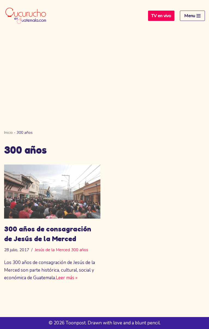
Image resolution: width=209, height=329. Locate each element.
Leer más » (67, 278)
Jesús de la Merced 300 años (61, 250)
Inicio (8, 132)
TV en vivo (161, 16)
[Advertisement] (104, 72)
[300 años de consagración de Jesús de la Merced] (52, 191)
